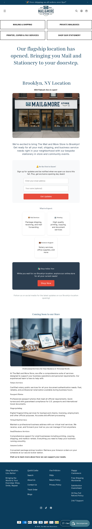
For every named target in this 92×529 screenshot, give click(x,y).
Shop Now (46, 283)
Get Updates (46, 196)
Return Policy (54, 480)
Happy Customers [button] (76, 471)
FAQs (51, 475)
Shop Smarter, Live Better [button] (12, 471)
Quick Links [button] (32, 470)
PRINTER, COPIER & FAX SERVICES (23, 35)
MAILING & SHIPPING (22, 24)
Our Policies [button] (54, 470)
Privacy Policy (55, 485)
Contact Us (32, 485)
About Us (31, 480)
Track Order (32, 489)
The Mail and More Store (49, 526)
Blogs (29, 494)
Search (30, 475)
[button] (4, 10)
